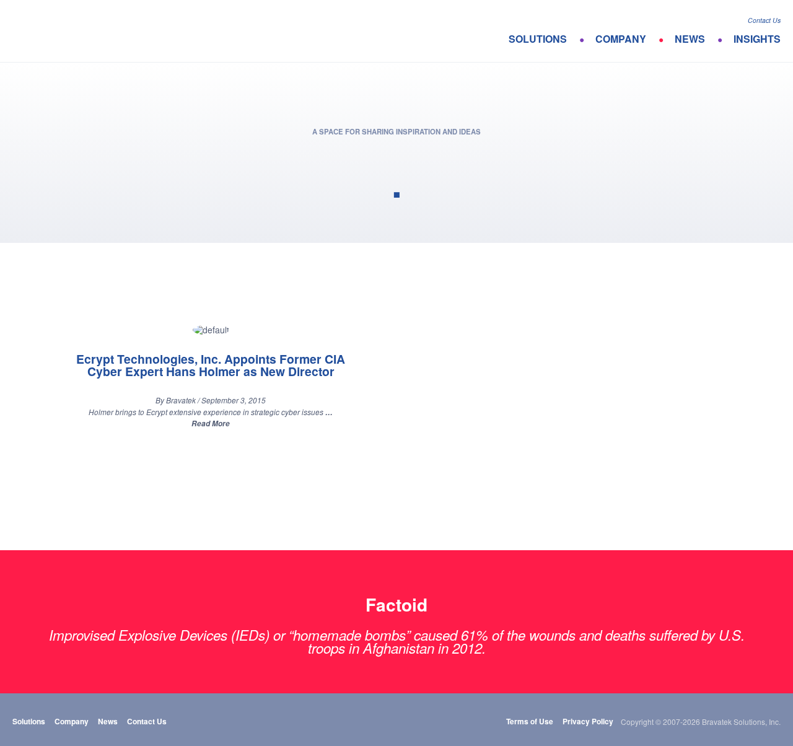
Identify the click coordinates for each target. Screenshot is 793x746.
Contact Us (764, 20)
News (690, 38)
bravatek (66, 31)
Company (620, 38)
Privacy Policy (588, 721)
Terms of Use (529, 721)
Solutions (538, 38)
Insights (757, 38)
